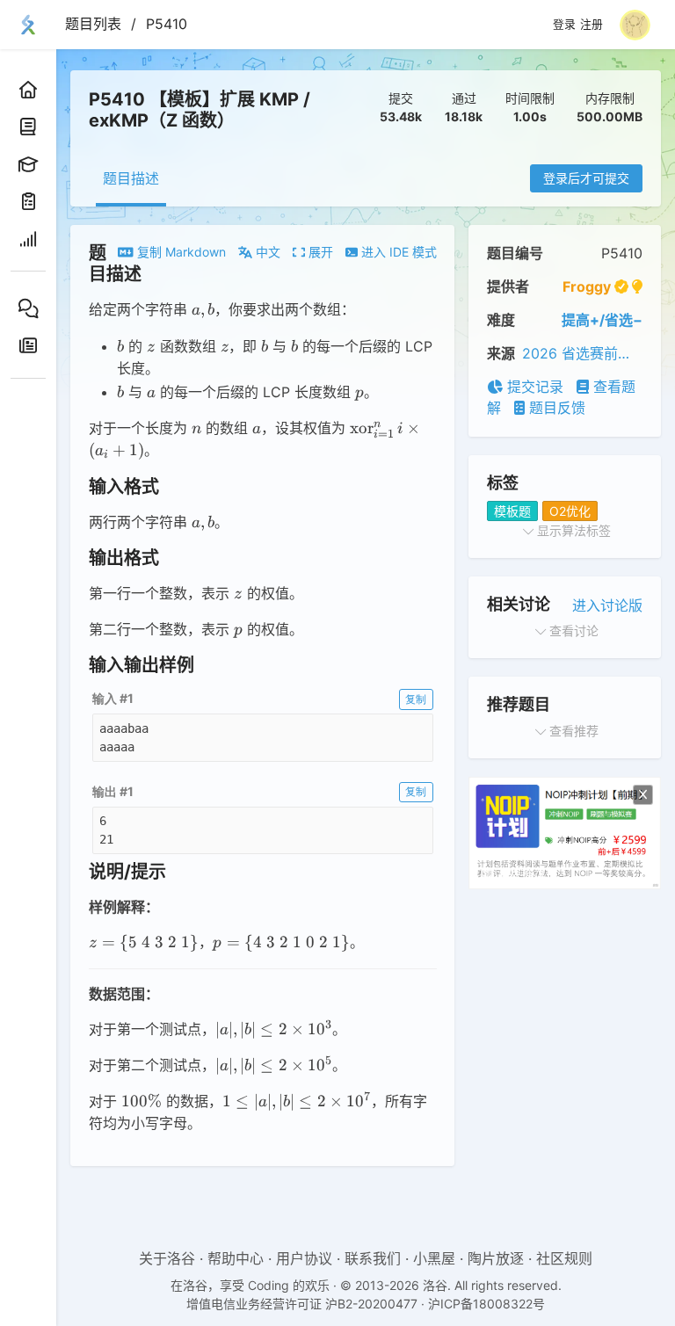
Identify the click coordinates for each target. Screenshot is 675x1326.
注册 (591, 24)
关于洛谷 (167, 1258)
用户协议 (304, 1258)
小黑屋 (434, 1258)
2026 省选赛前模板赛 (582, 353)
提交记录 (533, 386)
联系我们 (373, 1258)
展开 (319, 251)
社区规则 (564, 1258)
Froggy (586, 286)
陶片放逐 (496, 1258)
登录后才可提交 (586, 177)
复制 (415, 699)
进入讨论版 (607, 605)
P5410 (166, 24)
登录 (564, 24)
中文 (266, 251)
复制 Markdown (180, 251)
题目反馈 (555, 408)
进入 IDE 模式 (397, 251)
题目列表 (93, 24)
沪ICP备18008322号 (486, 1303)
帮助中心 (235, 1258)
